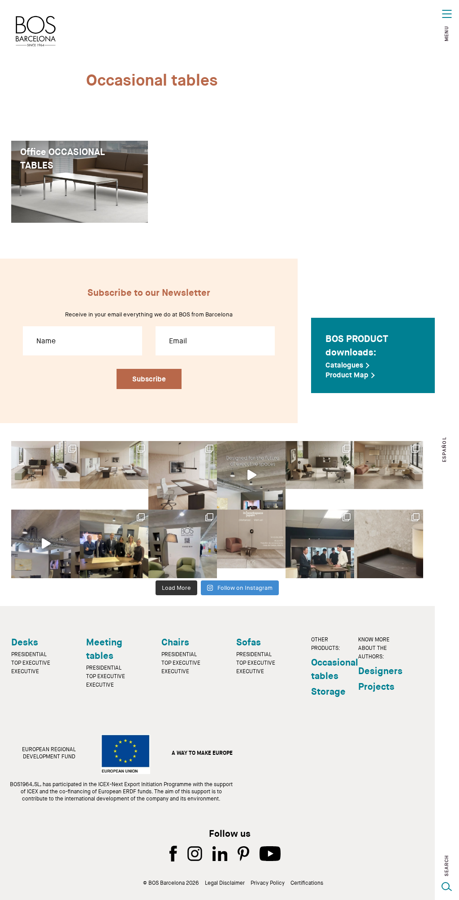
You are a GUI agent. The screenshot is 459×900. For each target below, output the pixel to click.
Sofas (248, 642)
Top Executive (30, 662)
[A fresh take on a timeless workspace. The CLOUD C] (114, 475)
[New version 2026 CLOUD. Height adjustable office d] (182, 475)
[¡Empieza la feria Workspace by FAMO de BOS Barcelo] (182, 544)
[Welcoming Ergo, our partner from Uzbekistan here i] (320, 544)
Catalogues (344, 365)
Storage (328, 691)
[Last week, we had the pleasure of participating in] (45, 544)
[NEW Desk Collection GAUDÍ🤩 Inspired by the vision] (388, 475)
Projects (376, 686)
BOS (35, 31)
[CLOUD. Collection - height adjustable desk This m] (45, 475)
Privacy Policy (268, 883)
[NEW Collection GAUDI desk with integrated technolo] (251, 475)
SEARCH (446, 865)
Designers (380, 671)
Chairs (175, 642)
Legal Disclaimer (225, 883)
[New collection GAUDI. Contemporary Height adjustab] (320, 475)
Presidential (29, 654)
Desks (24, 642)
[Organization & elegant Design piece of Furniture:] (388, 544)
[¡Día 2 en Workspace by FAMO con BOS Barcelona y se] (114, 544)
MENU (446, 33)
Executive (25, 671)
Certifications (306, 883)
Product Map (346, 375)
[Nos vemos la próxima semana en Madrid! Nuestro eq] (251, 544)
